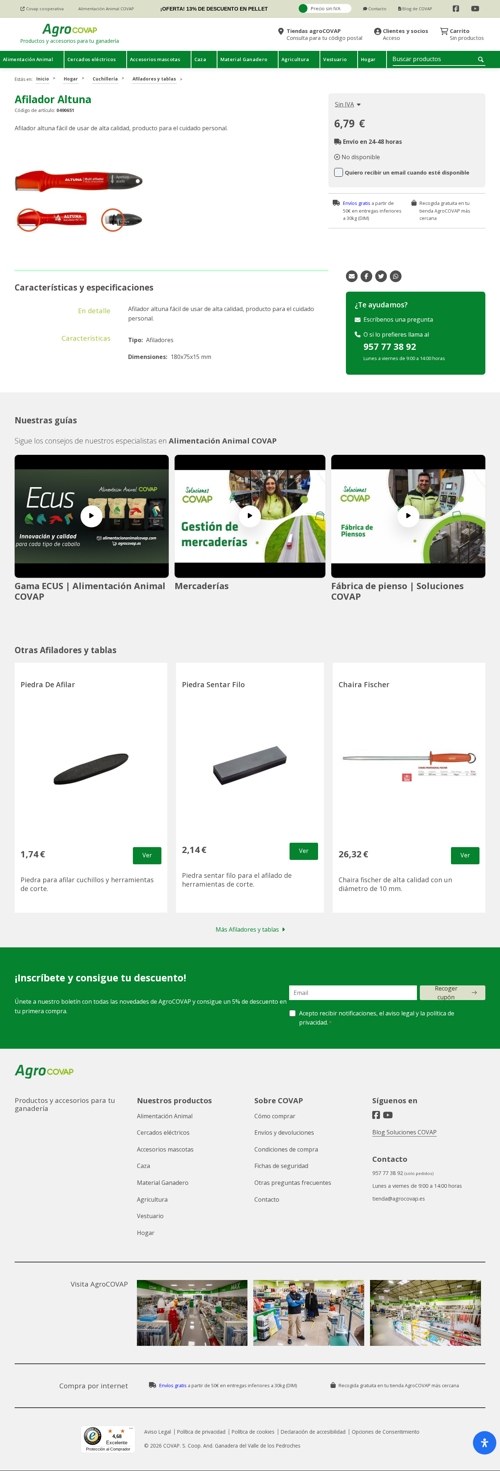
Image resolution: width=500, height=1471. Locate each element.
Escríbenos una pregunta (398, 319)
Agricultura (152, 1199)
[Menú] (131, 1430)
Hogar (71, 79)
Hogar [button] (368, 59)
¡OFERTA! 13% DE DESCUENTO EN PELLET (214, 9)
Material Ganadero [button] (243, 59)
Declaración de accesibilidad (313, 1431)
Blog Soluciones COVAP (404, 1132)
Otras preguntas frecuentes (292, 1183)
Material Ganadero (163, 1183)
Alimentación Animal (165, 1116)
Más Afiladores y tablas (247, 929)
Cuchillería (105, 79)
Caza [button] (200, 59)
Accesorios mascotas (165, 1149)
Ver (147, 855)
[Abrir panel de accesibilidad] (484, 1443)
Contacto (266, 1199)
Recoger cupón (446, 992)
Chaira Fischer (364, 684)
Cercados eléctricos (163, 1132)
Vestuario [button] (335, 59)
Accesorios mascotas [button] (155, 59)
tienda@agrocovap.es (398, 1198)
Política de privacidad (201, 1431)
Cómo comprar (274, 1116)
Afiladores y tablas (154, 79)
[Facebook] (456, 9)
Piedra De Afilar (47, 684)
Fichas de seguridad (281, 1166)
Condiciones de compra (286, 1149)
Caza (143, 1166)
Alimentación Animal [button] (28, 59)
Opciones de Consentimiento (385, 1431)
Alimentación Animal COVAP (223, 441)
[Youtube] (475, 9)
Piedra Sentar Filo (213, 684)
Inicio (42, 79)
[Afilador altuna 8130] (79, 206)
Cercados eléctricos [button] (91, 59)
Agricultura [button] (295, 59)
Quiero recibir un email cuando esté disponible (407, 172)
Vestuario (150, 1216)
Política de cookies (253, 1431)
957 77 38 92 (389, 346)
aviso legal (399, 1013)
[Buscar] (481, 59)
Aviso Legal (157, 1431)
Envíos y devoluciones (284, 1132)
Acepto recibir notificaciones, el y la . (376, 1018)
